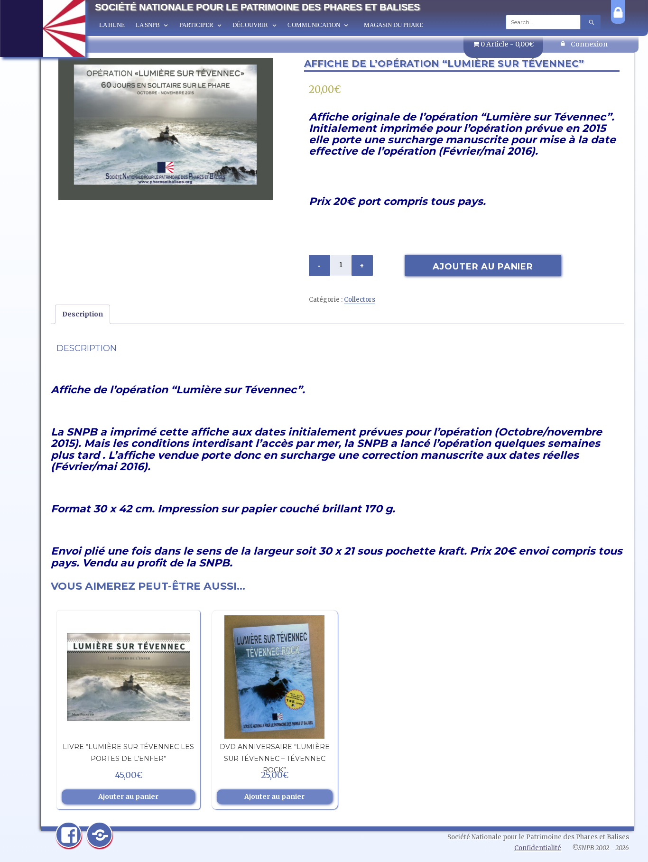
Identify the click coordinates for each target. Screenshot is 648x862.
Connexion (589, 44)
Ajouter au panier (483, 266)
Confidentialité (537, 848)
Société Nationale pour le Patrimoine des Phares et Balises (257, 7)
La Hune (112, 24)
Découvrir (250, 24)
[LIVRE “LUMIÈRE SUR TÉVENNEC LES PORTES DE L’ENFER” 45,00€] (128, 677)
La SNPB (148, 24)
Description (82, 314)
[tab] (82, 314)
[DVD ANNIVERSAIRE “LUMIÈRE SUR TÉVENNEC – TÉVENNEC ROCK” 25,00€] (275, 677)
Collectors (359, 300)
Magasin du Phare (393, 24)
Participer (196, 24)
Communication (313, 24)
